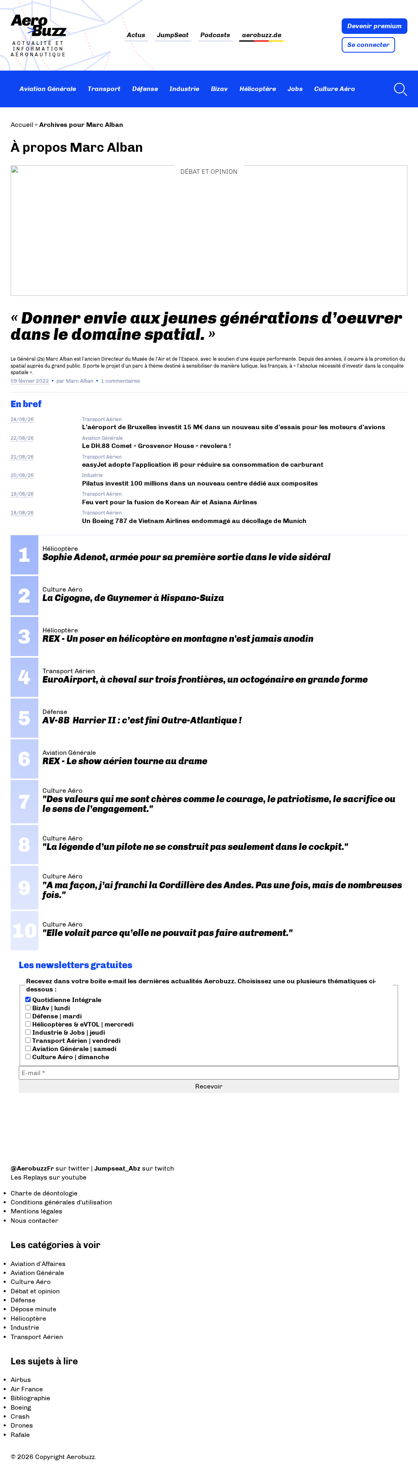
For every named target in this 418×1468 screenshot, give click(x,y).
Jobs (295, 89)
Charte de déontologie (44, 1193)
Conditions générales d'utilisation (61, 1202)
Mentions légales (36, 1211)
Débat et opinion (209, 171)
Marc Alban (79, 381)
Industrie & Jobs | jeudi (68, 1032)
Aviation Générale (48, 89)
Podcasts (215, 35)
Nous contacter (34, 1220)
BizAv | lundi (50, 1008)
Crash (20, 1416)
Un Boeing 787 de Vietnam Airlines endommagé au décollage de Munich (194, 521)
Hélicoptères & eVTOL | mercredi (82, 1024)
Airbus (21, 1380)
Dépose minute (33, 1309)
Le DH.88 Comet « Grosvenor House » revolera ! (156, 446)
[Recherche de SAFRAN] (398, 89)
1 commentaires (120, 381)
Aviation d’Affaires (38, 1264)
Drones (22, 1425)
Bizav (219, 89)
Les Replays (29, 1177)
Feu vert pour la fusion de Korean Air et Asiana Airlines (169, 502)
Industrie (184, 89)
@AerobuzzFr (32, 1168)
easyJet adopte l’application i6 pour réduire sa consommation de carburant (203, 464)
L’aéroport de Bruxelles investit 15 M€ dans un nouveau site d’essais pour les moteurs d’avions (233, 427)
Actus (136, 35)
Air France (27, 1389)
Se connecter (368, 45)
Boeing (21, 1407)
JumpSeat (173, 35)
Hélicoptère (258, 89)
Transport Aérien (102, 419)
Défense (145, 89)
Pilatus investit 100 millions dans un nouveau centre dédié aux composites (200, 483)
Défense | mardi (56, 1016)
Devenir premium (374, 26)
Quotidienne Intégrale (66, 1000)
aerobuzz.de (261, 35)
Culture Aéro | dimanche (70, 1057)
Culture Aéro (334, 89)
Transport (104, 89)
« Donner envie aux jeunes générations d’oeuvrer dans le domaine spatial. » (206, 326)
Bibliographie (30, 1398)
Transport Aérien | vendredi (75, 1040)
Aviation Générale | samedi (73, 1049)
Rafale (20, 1435)
